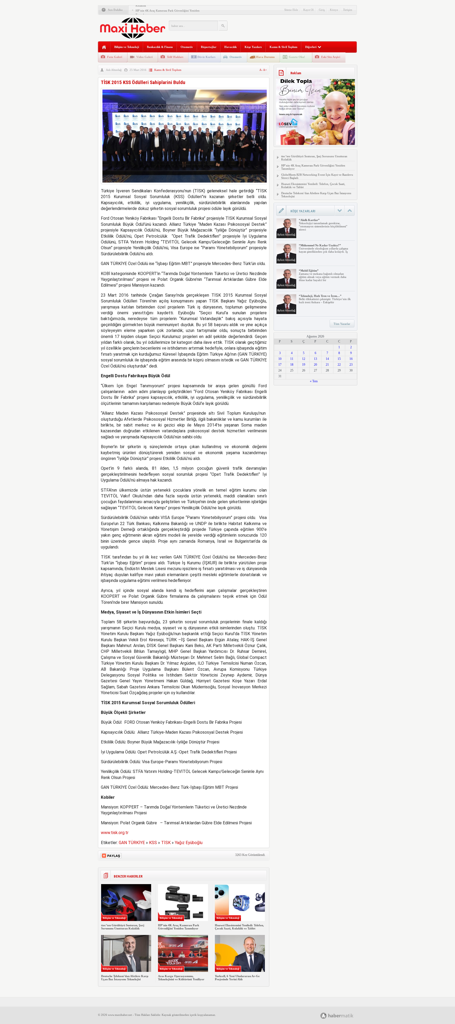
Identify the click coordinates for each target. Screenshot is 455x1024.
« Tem (314, 381)
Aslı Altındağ (114, 69)
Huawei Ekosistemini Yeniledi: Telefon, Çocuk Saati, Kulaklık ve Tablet (239, 927)
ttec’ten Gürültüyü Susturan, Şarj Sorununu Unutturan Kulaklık (122, 927)
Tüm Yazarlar (342, 323)
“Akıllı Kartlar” (309, 220)
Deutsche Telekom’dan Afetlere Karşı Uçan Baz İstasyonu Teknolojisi (124, 977)
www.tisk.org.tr (114, 832)
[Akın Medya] (323, 1016)
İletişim (347, 9)
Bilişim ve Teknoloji (126, 46)
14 (327, 359)
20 (315, 364)
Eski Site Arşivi (330, 56)
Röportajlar (208, 46)
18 (291, 364)
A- (261, 69)
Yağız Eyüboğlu (188, 842)
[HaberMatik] (342, 1015)
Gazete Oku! (297, 56)
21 (327, 364)
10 (279, 359)
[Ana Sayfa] (104, 47)
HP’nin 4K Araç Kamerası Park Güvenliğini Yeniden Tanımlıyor (178, 927)
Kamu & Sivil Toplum (283, 46)
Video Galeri (144, 56)
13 (315, 359)
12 (303, 359)
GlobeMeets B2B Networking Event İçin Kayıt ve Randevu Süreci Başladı (317, 176)
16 (351, 359)
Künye (334, 9)
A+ (265, 69)
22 (339, 364)
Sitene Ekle (291, 9)
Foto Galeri (114, 56)
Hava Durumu (265, 56)
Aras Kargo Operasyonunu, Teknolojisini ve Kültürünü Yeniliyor (181, 977)
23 (351, 364)
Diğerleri (310, 46)
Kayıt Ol (308, 9)
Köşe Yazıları (253, 46)
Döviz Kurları (206, 56)
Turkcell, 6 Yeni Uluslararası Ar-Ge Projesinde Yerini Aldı (237, 977)
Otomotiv (187, 46)
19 (303, 364)
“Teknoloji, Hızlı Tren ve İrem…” (320, 295)
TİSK (166, 842)
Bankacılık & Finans (160, 46)
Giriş (322, 9)
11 (291, 359)
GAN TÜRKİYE (132, 842)
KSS (153, 842)
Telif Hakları (175, 56)
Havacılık (230, 46)
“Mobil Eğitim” (309, 270)
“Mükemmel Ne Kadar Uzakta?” (320, 245)
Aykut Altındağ (286, 234)
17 (279, 364)
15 (339, 359)
